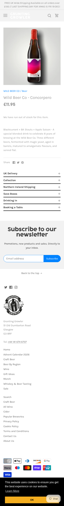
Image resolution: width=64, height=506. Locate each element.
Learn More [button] (12, 491)
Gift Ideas (9, 374)
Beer (24, 91)
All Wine (8, 406)
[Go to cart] (57, 15)
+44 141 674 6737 (17, 341)
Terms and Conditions (16, 431)
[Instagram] (16, 287)
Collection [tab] (9, 180)
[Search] (49, 15)
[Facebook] (10, 287)
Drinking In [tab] (10, 200)
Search (7, 397)
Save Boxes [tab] (10, 193)
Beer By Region (11, 364)
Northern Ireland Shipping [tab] (19, 186)
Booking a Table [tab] (13, 207)
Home (6, 349)
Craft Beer (9, 359)
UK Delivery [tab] (10, 173)
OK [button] (32, 499)
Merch (7, 378)
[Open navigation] (5, 15)
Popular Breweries (13, 416)
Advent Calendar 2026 (16, 354)
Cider (6, 411)
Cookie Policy (10, 426)
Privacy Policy (11, 421)
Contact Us (9, 436)
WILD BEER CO (11, 91)
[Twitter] (5, 287)
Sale (5, 388)
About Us (8, 440)
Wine (6, 369)
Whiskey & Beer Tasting (17, 383)
